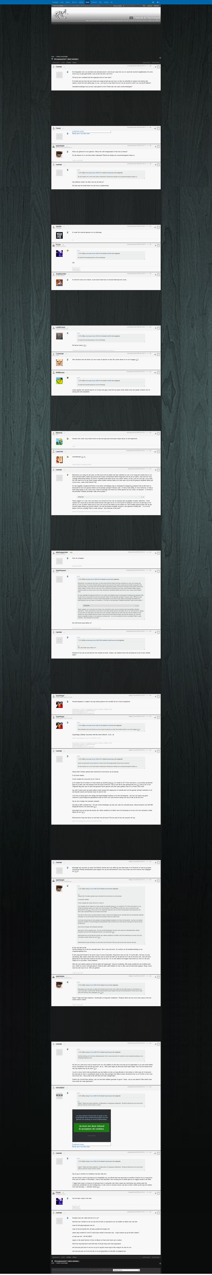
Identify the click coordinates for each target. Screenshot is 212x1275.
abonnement (56, 62)
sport (62, 2)
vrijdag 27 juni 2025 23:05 (92, 985)
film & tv (74, 2)
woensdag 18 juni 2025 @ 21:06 (135, 353)
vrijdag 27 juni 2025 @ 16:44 (136, 695)
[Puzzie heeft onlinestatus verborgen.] (53, 245)
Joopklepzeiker (61, 274)
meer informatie (92, 1135)
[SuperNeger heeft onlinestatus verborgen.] (53, 696)
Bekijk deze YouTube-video (81, 132)
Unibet (63, 62)
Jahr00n (58, 226)
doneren (150, 5)
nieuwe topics (155, 62)
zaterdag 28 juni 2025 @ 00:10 (135, 1043)
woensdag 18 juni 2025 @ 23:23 (135, 432)
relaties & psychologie (62, 56)
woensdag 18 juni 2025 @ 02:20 (135, 163)
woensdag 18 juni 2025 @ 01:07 (135, 145)
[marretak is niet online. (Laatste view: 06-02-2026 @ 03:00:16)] (53, 67)
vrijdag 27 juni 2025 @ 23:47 (136, 879)
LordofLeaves (60, 327)
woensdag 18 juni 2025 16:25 (93, 253)
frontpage (55, 2)
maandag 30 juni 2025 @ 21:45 (135, 1211)
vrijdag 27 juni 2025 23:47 (92, 1052)
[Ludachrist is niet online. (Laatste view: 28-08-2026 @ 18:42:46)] (53, 452)
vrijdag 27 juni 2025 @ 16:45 (136, 716)
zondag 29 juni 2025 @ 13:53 (136, 1192)
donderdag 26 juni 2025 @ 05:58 (135, 570)
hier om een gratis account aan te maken (89, 5)
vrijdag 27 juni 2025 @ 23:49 (136, 976)
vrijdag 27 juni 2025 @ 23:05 (136, 861)
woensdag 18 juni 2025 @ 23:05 (135, 371)
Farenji (58, 128)
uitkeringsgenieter (62, 552)
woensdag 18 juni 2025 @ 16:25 (135, 226)
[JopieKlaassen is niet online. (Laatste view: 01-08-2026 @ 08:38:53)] (53, 571)
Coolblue (68, 62)
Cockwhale (60, 354)
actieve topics (146, 62)
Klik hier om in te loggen (70, 5)
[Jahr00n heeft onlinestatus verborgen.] (53, 227)
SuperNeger (60, 696)
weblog (81, 2)
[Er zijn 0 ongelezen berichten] (153, 2)
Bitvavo (74, 62)
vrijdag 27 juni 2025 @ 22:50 (136, 750)
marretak (59, 67)
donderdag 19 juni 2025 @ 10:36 (135, 450)
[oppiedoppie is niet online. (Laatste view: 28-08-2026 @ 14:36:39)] (53, 146)
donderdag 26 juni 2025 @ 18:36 (135, 631)
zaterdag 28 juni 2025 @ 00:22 (135, 1152)
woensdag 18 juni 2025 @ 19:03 (135, 327)
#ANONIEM (60, 1088)
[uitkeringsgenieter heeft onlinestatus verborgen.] (53, 553)
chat (100, 2)
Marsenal (59, 433)
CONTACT (86, 1270)
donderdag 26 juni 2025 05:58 (93, 640)
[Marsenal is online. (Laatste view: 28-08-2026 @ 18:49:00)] (53, 433)
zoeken (106, 2)
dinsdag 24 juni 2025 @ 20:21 (136, 552)
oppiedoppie (60, 146)
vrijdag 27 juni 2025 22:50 (92, 888)
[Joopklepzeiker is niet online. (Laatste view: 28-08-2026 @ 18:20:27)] (53, 274)
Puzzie (58, 245)
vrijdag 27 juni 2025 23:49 (92, 1096)
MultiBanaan (60, 372)
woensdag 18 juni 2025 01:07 (93, 172)
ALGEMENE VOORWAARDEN (72, 1270)
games (68, 2)
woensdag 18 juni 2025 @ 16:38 (135, 273)
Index (52, 56)
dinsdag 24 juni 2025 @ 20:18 (136, 468)
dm (111, 2)
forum (87, 2)
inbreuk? (156, 5)
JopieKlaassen (61, 570)
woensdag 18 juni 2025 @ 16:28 (135, 244)
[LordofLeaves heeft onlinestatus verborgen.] (53, 328)
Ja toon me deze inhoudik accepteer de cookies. (91, 1127)
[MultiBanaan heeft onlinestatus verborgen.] (53, 372)
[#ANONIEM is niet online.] (53, 1088)
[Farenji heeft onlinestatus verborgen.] (53, 128)
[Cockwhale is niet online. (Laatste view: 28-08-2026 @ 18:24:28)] (53, 354)
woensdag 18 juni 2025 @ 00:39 (135, 127)
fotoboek (94, 2)
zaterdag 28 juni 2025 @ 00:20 (135, 1086)
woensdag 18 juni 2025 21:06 (93, 725)
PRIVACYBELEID (57, 1270)
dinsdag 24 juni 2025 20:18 (93, 579)
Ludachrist (59, 451)
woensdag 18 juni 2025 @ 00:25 (135, 65)
